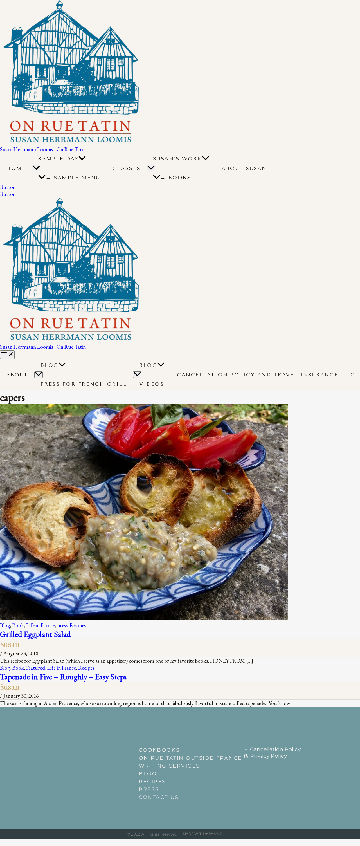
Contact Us (159, 797)
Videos (151, 384)
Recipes (78, 625)
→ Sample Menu (73, 177)
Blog (49, 365)
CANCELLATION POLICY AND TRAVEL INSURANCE (257, 375)
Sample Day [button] (58, 159)
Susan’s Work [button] (177, 159)
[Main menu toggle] (7, 354)
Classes (126, 168)
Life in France (40, 625)
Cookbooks (159, 750)
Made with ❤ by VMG (202, 834)
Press (149, 789)
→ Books (175, 177)
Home (16, 168)
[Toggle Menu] (36, 168)
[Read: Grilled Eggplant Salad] (144, 618)
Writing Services (169, 766)
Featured (35, 667)
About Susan (244, 168)
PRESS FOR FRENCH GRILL (83, 384)
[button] (82, 159)
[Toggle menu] (38, 374)
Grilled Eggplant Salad (35, 634)
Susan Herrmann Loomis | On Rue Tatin (43, 149)
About (17, 375)
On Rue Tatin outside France (183, 758)
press (62, 625)
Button (8, 194)
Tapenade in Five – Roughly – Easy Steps (63, 676)
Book (18, 625)
